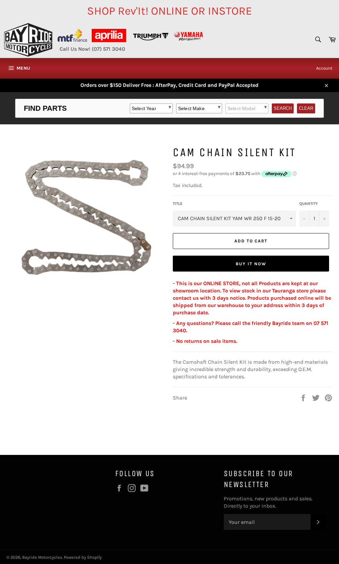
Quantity (308, 203)
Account (324, 68)
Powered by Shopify (83, 557)
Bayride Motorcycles (42, 557)
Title (177, 203)
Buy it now (251, 263)
